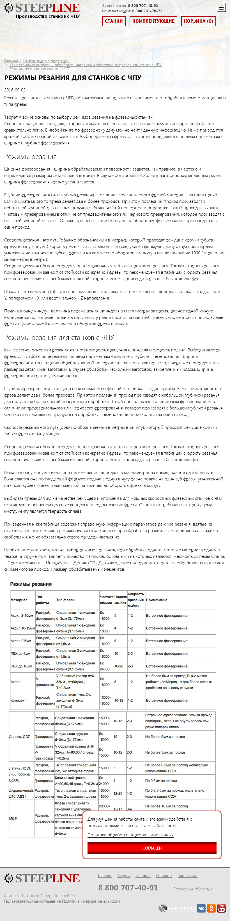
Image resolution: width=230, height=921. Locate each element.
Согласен (152, 848)
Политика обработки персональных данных (131, 834)
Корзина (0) (198, 21)
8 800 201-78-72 (147, 10)
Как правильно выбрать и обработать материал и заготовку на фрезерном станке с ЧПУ (86, 65)
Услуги (124, 875)
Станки (114, 21)
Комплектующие (153, 21)
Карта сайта (188, 875)
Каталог (105, 875)
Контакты (164, 875)
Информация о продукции (46, 61)
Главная (11, 61)
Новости (143, 875)
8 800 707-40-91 (143, 5)
